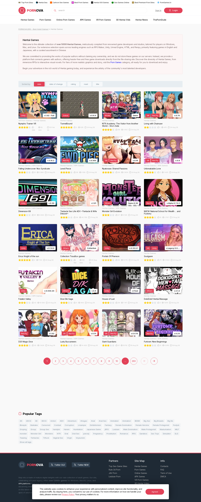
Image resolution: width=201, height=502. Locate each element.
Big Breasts (159, 421)
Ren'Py (155, 115)
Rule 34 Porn (114, 469)
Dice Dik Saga (66, 299)
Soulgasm (148, 256)
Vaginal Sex (58, 438)
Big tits (170, 421)
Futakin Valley (24, 299)
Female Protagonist (161, 425)
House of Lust (108, 299)
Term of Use (166, 473)
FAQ (162, 469)
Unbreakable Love (152, 168)
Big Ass (147, 421)
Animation (126, 421)
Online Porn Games (65, 20)
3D (36, 421)
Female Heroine (142, 425)
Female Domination (124, 425)
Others (108, 203)
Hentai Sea (43, 3)
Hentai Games (27, 20)
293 (134, 361)
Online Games (141, 473)
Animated (114, 421)
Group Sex (44, 429)
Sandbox (143, 434)
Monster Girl (36, 434)
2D (21, 421)
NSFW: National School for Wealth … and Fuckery (162, 212)
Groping (23, 429)
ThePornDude (159, 20)
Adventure (72, 421)
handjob (56, 429)
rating (73, 84)
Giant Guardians (109, 341)
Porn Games (45, 20)
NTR (59, 434)
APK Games (85, 20)
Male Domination (130, 429)
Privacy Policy (68, 494)
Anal (93, 421)
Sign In (158, 10)
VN (148, 115)
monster (23, 434)
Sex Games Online (121, 3)
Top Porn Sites (27, 3)
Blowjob (23, 425)
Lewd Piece (65, 168)
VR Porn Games (103, 20)
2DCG (28, 421)
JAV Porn (113, 473)
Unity (23, 115)
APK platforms (24, 483)
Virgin (69, 438)
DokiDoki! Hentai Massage (156, 299)
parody (86, 434)
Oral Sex (75, 434)
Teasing (23, 438)
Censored (46, 425)
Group (33, 429)
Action (53, 421)
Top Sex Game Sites (118, 466)
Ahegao (83, 421)
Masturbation (165, 429)
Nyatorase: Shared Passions (114, 168)
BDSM (137, 421)
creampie (82, 425)
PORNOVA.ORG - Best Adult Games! (33, 29)
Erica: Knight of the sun (28, 256)
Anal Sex (102, 421)
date (39, 84)
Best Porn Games (81, 3)
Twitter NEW (83, 465)
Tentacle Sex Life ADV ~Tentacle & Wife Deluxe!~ (78, 212)
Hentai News (142, 20)
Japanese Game (94, 429)
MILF (177, 429)
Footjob (176, 425)
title (97, 84)
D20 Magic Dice (25, 341)
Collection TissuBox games (72, 256)
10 (117, 361)
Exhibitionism (95, 425)
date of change (56, 84)
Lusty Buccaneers (68, 341)
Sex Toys (155, 434)
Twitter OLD (59, 465)
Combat (57, 425)
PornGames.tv (165, 3)
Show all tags (25, 442)
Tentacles (35, 438)
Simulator (167, 434)
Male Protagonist (149, 429)
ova (35, 10)
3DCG (43, 421)
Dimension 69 (24, 211)
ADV (62, 421)
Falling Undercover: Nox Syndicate (34, 168)
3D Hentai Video (142, 483)
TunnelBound (66, 123)
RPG (134, 434)
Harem (66, 429)
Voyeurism (80, 438)
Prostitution (111, 434)
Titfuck (46, 438)
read (86, 84)
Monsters (49, 434)
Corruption (69, 425)
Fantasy (108, 425)
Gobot (65, 115)
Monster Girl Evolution (112, 211)
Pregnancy (98, 434)
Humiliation (78, 429)
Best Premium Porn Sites (145, 3)
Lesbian (116, 429)
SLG (176, 434)
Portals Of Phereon (110, 256)
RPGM (107, 115)
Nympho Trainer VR (27, 123)
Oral (66, 434)
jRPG (107, 429)
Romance (124, 434)
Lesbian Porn (114, 476)
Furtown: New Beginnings (155, 341)
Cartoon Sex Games (61, 3)
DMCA (163, 476)
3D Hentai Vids (123, 20)
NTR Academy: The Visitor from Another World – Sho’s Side (120, 124)
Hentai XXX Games (101, 3)
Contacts (164, 466)
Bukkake (34, 425)
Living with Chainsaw (153, 123)
